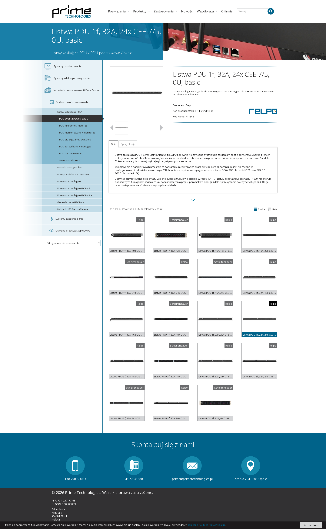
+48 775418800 (134, 479)
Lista (274, 209)
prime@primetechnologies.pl (192, 479)
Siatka (261, 209)
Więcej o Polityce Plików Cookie (206, 525)
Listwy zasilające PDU (69, 52)
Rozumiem (311, 525)
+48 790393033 (75, 479)
